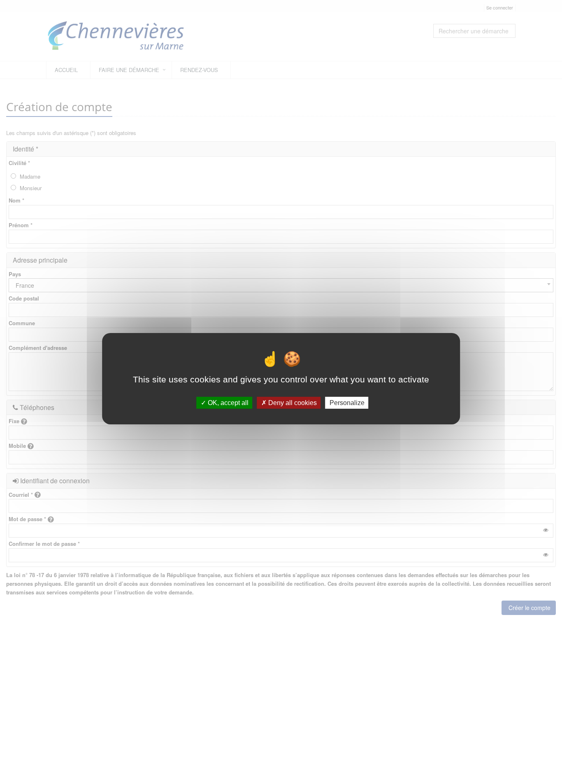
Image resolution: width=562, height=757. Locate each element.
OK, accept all (227, 402)
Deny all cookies (292, 402)
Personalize (347, 402)
